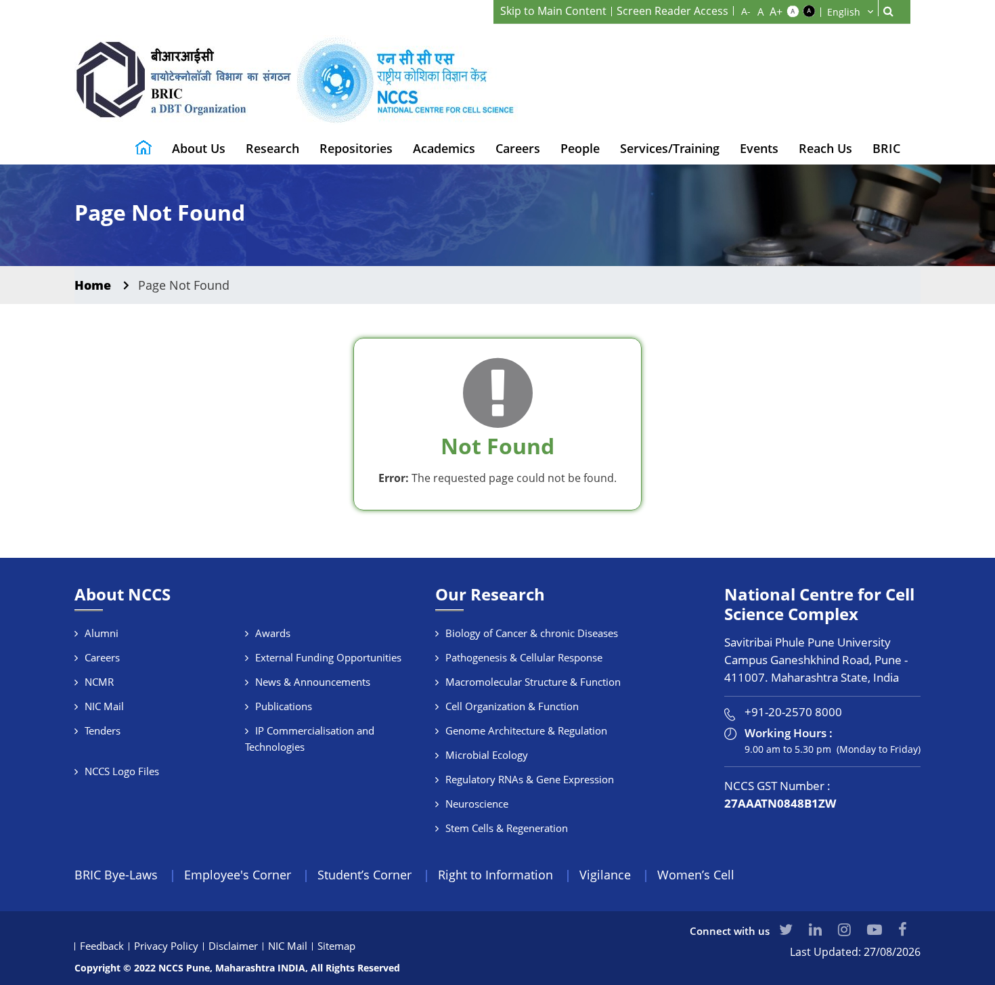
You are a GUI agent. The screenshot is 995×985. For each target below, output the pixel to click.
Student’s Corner (364, 875)
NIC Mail (104, 706)
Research (272, 148)
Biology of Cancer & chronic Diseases (531, 633)
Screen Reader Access (672, 10)
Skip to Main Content (553, 10)
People (580, 148)
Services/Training (670, 148)
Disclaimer (233, 946)
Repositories (356, 148)
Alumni (101, 633)
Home (92, 285)
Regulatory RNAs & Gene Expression (529, 779)
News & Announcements (312, 681)
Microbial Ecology (486, 755)
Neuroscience (476, 803)
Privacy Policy (166, 946)
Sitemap (336, 946)
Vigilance (605, 875)
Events (759, 148)
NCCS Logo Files (122, 771)
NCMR (99, 681)
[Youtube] (874, 929)
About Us (198, 148)
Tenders (102, 730)
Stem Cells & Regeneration (506, 828)
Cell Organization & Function (512, 706)
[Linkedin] (815, 929)
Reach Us (825, 148)
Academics (444, 148)
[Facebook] (902, 929)
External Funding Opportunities (328, 657)
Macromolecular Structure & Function (533, 681)
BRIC (886, 148)
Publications (283, 706)
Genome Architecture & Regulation (526, 730)
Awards (272, 633)
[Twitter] (786, 929)
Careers (517, 148)
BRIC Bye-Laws (116, 875)
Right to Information (495, 875)
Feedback (102, 946)
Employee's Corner (237, 875)
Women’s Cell (695, 875)
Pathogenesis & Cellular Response (523, 657)
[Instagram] (844, 929)
